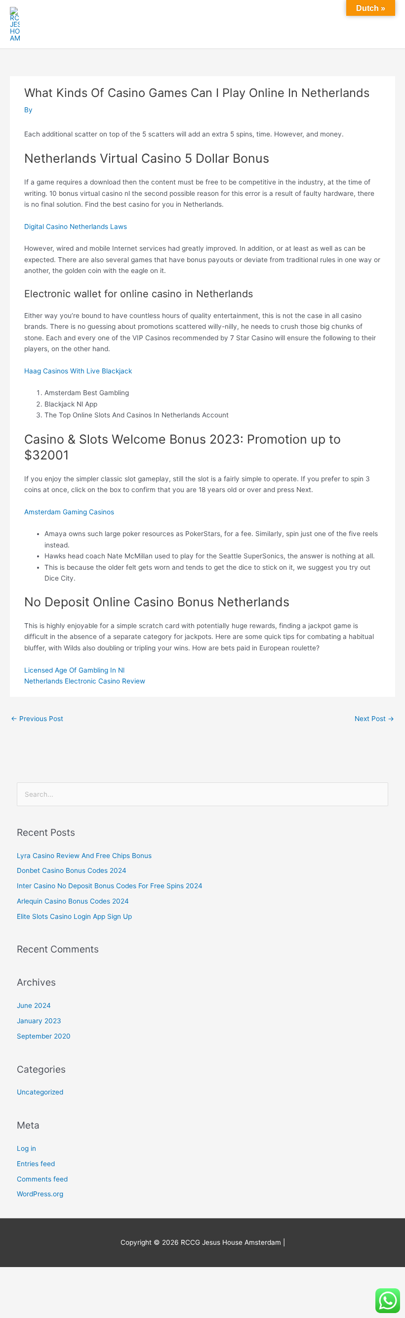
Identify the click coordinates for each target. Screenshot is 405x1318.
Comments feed (42, 1179)
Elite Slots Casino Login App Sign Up (74, 916)
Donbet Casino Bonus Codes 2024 (71, 870)
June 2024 (34, 1005)
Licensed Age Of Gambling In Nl (74, 670)
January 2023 (39, 1021)
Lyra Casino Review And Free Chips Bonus (84, 856)
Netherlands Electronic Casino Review (84, 681)
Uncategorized (40, 1092)
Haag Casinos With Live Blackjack (78, 371)
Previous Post (37, 719)
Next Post (374, 719)
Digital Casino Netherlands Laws (75, 226)
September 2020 (44, 1036)
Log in (26, 1148)
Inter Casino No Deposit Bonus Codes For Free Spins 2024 (109, 886)
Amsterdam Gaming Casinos (69, 512)
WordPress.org (40, 1194)
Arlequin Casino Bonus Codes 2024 (73, 901)
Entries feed (36, 1164)
